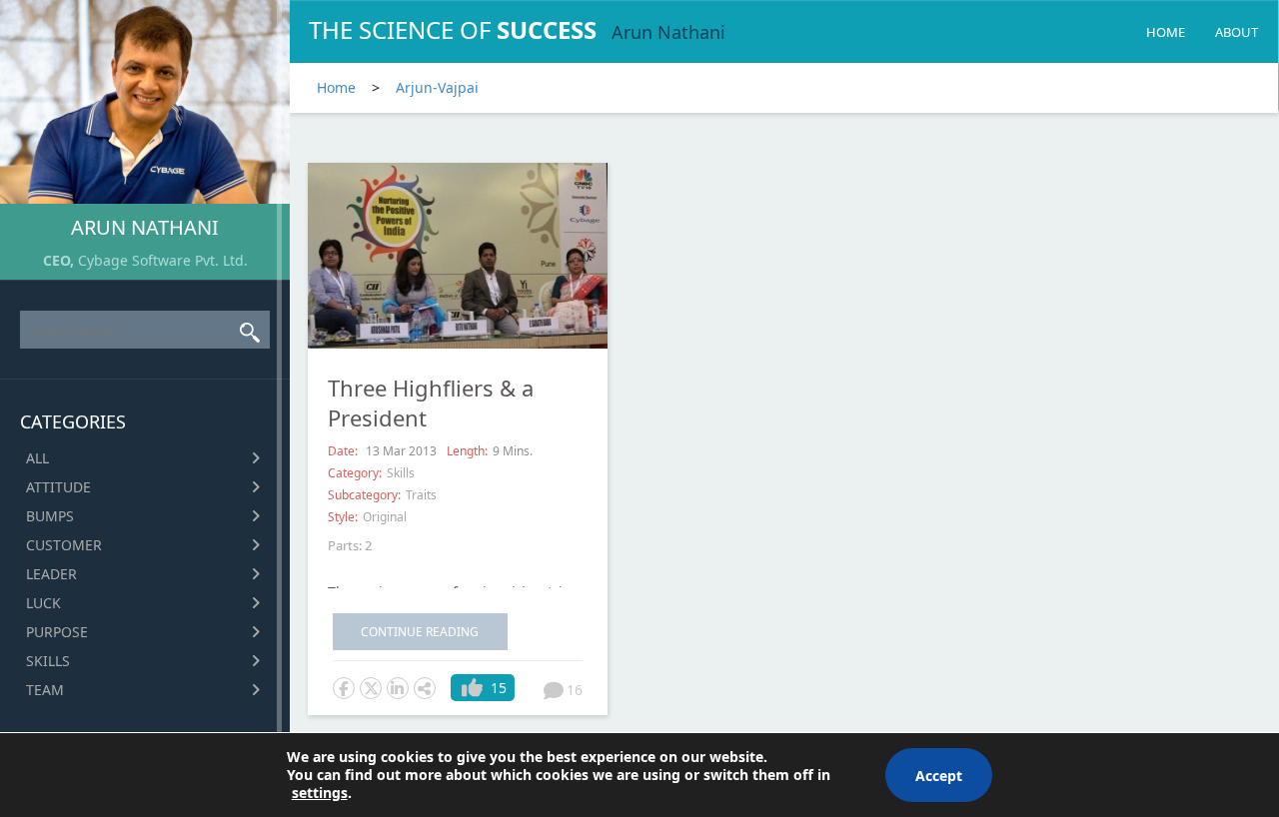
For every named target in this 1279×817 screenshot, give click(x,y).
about (1236, 32)
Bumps (50, 515)
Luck (43, 602)
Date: (344, 450)
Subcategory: (364, 494)
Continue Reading (420, 631)
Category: (355, 472)
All (37, 457)
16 (575, 689)
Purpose (57, 631)
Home (1165, 32)
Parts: (345, 545)
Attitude (58, 486)
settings (320, 793)
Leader (51, 573)
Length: (467, 450)
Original (385, 516)
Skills (48, 660)
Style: (343, 516)
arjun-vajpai (437, 87)
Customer (64, 544)
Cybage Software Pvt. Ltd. (163, 260)
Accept (938, 775)
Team (45, 689)
